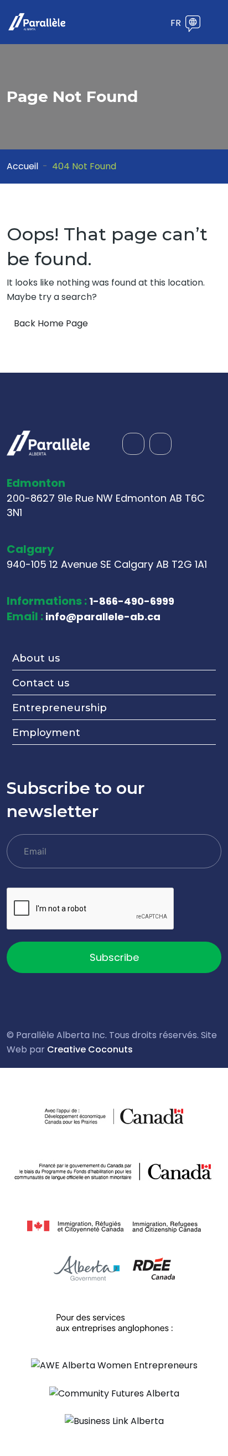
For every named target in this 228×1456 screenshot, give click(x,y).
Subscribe (114, 957)
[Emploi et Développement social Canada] (114, 1171)
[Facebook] (133, 444)
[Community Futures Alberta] (114, 1393)
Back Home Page (51, 323)
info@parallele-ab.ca (102, 617)
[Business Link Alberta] (114, 1421)
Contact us (40, 683)
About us (36, 658)
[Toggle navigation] (214, 22)
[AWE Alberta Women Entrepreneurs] (114, 1364)
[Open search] (140, 24)
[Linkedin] (160, 444)
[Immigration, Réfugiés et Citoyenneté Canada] (114, 1226)
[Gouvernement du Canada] (148, 1116)
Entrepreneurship (59, 708)
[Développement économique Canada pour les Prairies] (79, 1116)
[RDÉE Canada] (154, 1268)
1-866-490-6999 (131, 601)
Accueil (22, 166)
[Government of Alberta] (87, 1268)
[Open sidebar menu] (157, 24)
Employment (46, 733)
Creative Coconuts (90, 1049)
